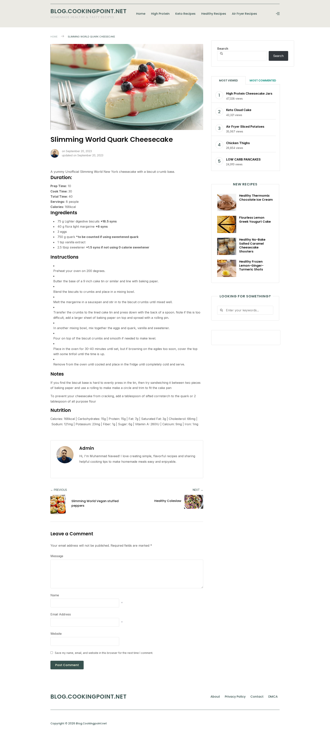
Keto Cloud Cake (238, 110)
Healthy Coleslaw (167, 501)
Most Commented (263, 80)
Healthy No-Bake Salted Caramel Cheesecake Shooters (252, 245)
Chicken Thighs (238, 143)
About (215, 696)
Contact (257, 696)
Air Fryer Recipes (244, 13)
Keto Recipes (185, 13)
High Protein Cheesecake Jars (249, 93)
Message (56, 556)
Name (54, 595)
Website (56, 634)
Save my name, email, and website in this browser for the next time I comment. (104, 652)
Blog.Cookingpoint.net (88, 11)
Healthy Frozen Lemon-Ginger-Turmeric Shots (251, 265)
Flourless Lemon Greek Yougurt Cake (255, 219)
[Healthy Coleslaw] (190, 502)
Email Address (60, 614)
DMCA (273, 696)
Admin (86, 448)
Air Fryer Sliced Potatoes (245, 126)
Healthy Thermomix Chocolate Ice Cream (256, 197)
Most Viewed (228, 80)
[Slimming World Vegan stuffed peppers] (59, 504)
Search (222, 48)
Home (140, 13)
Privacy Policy (235, 696)
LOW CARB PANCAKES (243, 159)
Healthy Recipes (213, 13)
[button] (278, 14)
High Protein (160, 13)
